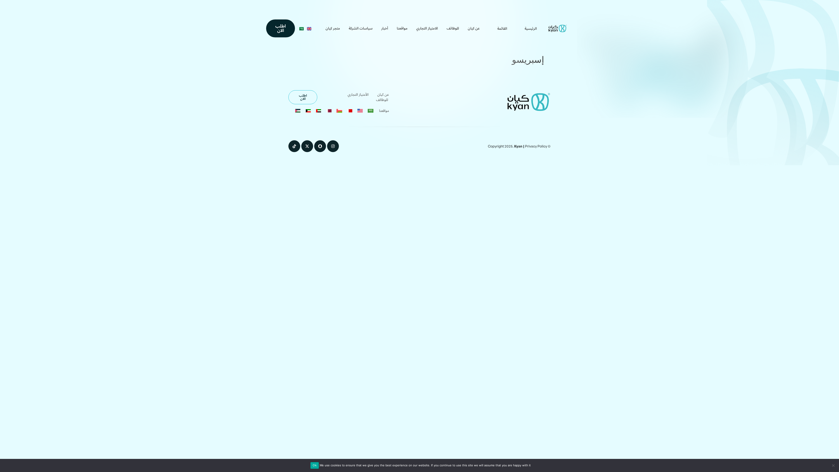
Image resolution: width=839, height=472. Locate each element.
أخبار (384, 28)
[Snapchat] (320, 146)
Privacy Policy (536, 146)
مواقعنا (402, 28)
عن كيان (474, 28)
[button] (502, 28)
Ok (315, 465)
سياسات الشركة (361, 28)
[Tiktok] (294, 146)
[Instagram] (333, 146)
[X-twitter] (307, 146)
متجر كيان (333, 28)
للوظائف (453, 28)
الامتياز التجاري (427, 28)
